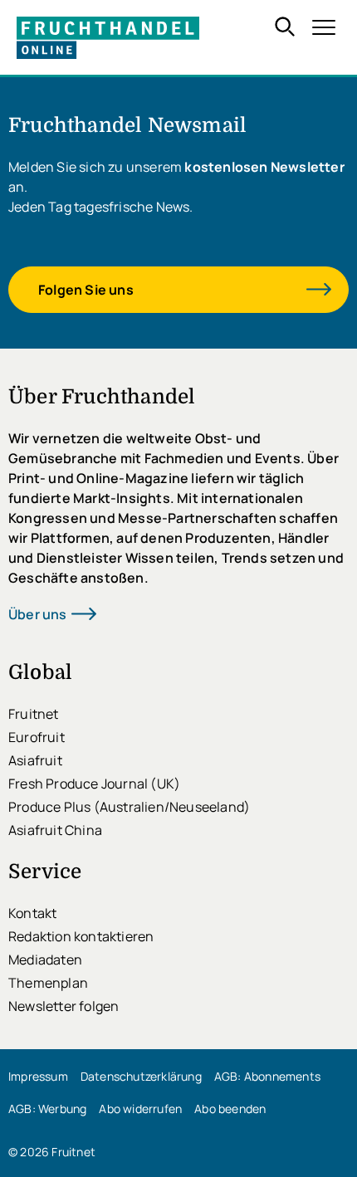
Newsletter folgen (63, 1006)
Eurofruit (36, 737)
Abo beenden (230, 1108)
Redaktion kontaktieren (81, 936)
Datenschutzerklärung (141, 1076)
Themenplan (48, 983)
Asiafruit (35, 760)
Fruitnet (33, 714)
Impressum (38, 1076)
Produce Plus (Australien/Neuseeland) (129, 807)
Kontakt (32, 913)
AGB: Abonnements (267, 1076)
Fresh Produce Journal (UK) (94, 783)
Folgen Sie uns (86, 290)
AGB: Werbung (47, 1108)
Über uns (37, 614)
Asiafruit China (55, 830)
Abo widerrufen (140, 1108)
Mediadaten (45, 959)
